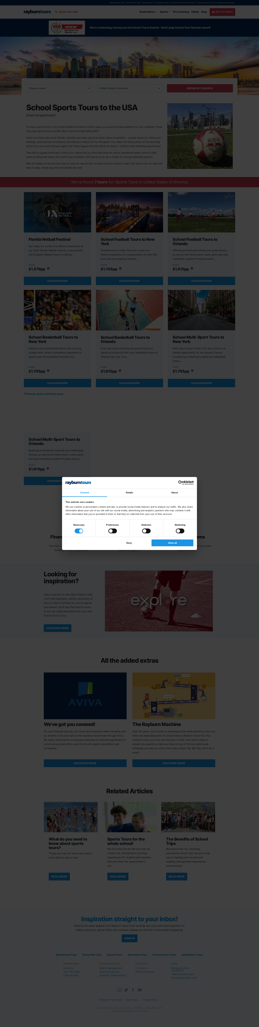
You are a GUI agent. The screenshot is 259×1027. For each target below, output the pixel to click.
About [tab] (174, 492)
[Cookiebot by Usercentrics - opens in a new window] (180, 482)
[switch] (112, 531)
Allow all (172, 543)
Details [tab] (129, 492)
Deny (129, 543)
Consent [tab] (84, 492)
